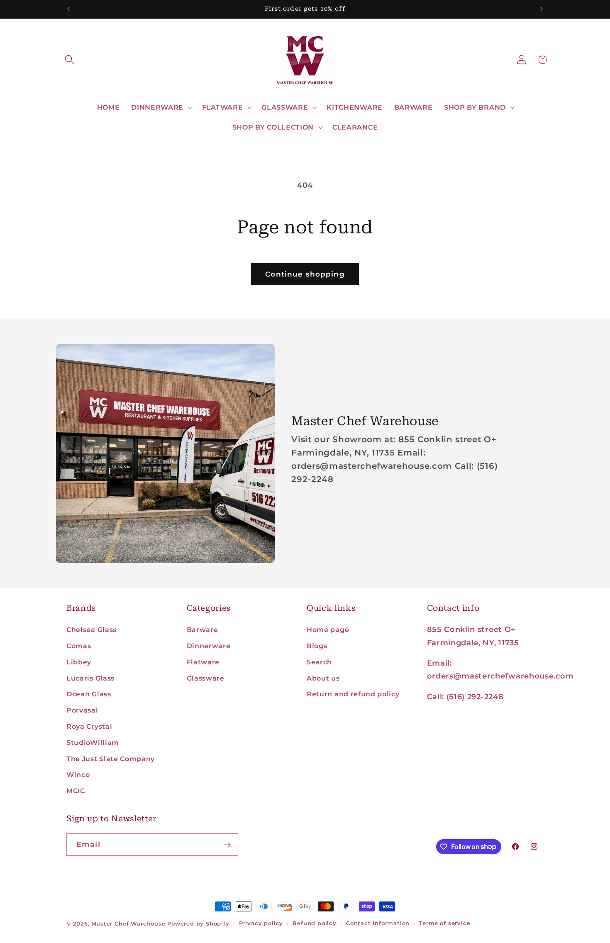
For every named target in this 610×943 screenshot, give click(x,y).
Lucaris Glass (90, 678)
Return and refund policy (353, 694)
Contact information (378, 923)
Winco (78, 774)
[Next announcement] (541, 9)
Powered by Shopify (198, 924)
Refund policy (314, 923)
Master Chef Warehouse (128, 924)
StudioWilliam (92, 742)
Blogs (317, 646)
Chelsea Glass (91, 629)
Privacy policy (261, 923)
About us (323, 678)
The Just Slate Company (110, 758)
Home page (328, 629)
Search (319, 662)
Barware (202, 629)
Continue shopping (305, 273)
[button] (70, 59)
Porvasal (82, 710)
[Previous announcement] (68, 9)
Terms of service (444, 923)
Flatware (203, 662)
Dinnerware (209, 646)
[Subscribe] (227, 844)
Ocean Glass (88, 694)
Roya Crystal (89, 726)
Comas (78, 646)
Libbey (78, 662)
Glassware (205, 678)
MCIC (75, 790)
